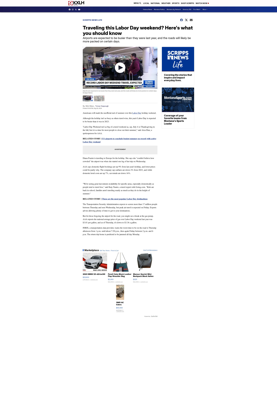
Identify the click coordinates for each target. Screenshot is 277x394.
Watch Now (202, 3)
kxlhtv (70, 9)
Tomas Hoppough (102, 106)
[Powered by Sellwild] (154, 316)
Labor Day (136, 113)
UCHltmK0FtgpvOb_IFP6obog (79, 9)
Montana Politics (159, 9)
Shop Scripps (187, 3)
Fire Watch (196, 9)
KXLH (76, 9)
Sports (175, 3)
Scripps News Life (92, 20)
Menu (136, 3)
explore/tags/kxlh (73, 9)
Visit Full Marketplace (150, 250)
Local (146, 3)
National (155, 3)
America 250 (187, 9)
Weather (165, 3)
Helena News (147, 9)
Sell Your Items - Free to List (109, 250)
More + (205, 9)
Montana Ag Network (174, 9)
